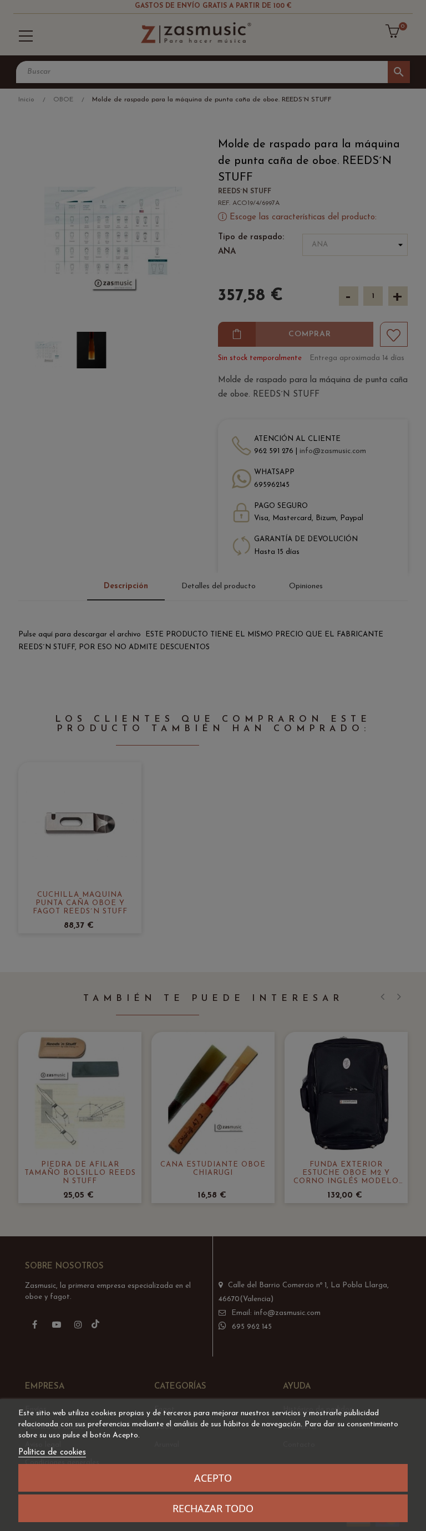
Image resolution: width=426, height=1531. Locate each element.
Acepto (213, 1477)
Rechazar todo (213, 1508)
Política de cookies (52, 1452)
